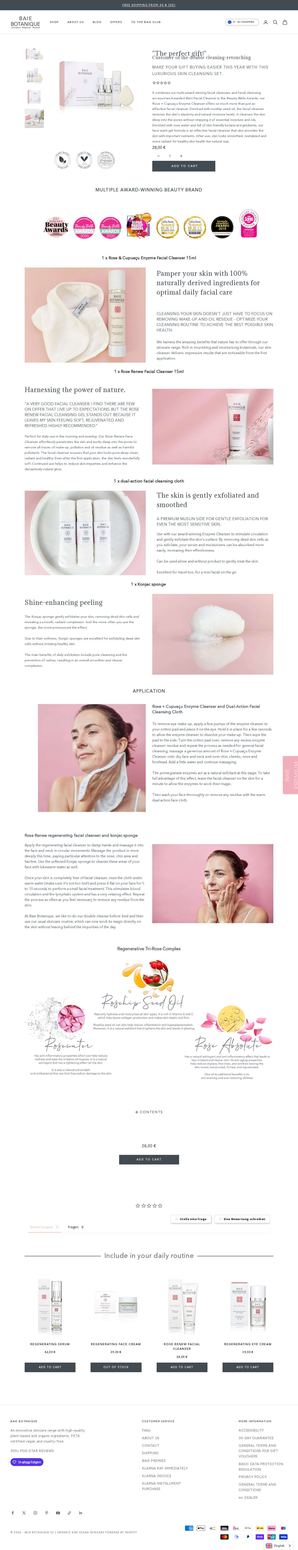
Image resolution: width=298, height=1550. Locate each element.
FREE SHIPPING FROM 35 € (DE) (149, 5)
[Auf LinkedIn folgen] (81, 1513)
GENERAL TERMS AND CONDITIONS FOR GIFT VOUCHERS (258, 1451)
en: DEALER (248, 1498)
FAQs (146, 1430)
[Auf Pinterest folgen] (47, 1513)
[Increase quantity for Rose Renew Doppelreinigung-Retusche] (181, 156)
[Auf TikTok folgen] (69, 1513)
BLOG (97, 22)
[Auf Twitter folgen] (24, 1513)
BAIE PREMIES (154, 1461)
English (279, 1545)
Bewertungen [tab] (41, 1227)
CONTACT (150, 1446)
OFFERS (116, 22)
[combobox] (278, 1545)
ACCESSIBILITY (251, 1430)
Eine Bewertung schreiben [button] (244, 1219)
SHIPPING (150, 1453)
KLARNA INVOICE (156, 1476)
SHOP (54, 22)
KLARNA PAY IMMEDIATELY (165, 1468)
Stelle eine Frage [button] (193, 1219)
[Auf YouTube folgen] (58, 1513)
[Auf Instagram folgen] (35, 1513)
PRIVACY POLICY (253, 1477)
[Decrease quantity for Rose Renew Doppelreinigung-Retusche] (158, 156)
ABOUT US (75, 22)
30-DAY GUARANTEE (256, 1438)
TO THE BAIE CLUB (146, 22)
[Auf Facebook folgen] (12, 1513)
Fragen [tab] (73, 1227)
